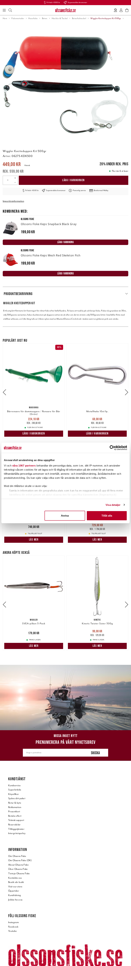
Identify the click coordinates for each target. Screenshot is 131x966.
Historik (27, 165)
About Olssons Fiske (18, 864)
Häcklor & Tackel (60, 18)
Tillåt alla (106, 515)
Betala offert (14, 815)
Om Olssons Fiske (17, 856)
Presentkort (14, 811)
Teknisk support (16, 820)
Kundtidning (14, 895)
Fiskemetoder (17, 18)
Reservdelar (14, 824)
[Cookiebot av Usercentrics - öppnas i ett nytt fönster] (112, 447)
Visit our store (15, 886)
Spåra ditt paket (16, 798)
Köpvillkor (13, 794)
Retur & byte (14, 802)
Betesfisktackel (79, 18)
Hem (5, 18)
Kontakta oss (15, 877)
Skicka (95, 752)
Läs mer (34, 539)
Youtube (12, 931)
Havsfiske (33, 18)
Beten (44, 18)
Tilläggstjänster (16, 829)
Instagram (13, 922)
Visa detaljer (113, 504)
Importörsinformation (13, 201)
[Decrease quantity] (15, 182)
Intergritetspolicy (17, 833)
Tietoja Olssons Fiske (19, 873)
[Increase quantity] (15, 178)
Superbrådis (14, 789)
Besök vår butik (16, 882)
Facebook (13, 926)
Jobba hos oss (15, 899)
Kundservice (14, 785)
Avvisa (65, 515)
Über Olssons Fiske (18, 869)
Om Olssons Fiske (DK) (20, 860)
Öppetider (13, 890)
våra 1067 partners (24, 465)
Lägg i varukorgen (73, 180)
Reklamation (14, 807)
